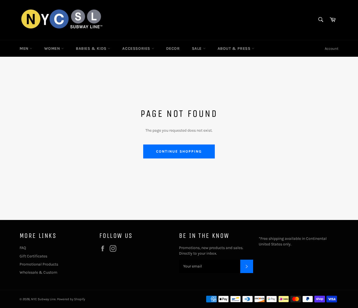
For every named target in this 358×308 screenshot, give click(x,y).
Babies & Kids (92, 48)
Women (52, 48)
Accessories (136, 48)
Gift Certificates (33, 256)
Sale (197, 48)
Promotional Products (39, 264)
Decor (173, 48)
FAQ (23, 247)
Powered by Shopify (71, 299)
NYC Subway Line (43, 299)
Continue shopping (179, 151)
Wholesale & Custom (38, 272)
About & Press (235, 48)
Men (25, 48)
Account (331, 48)
